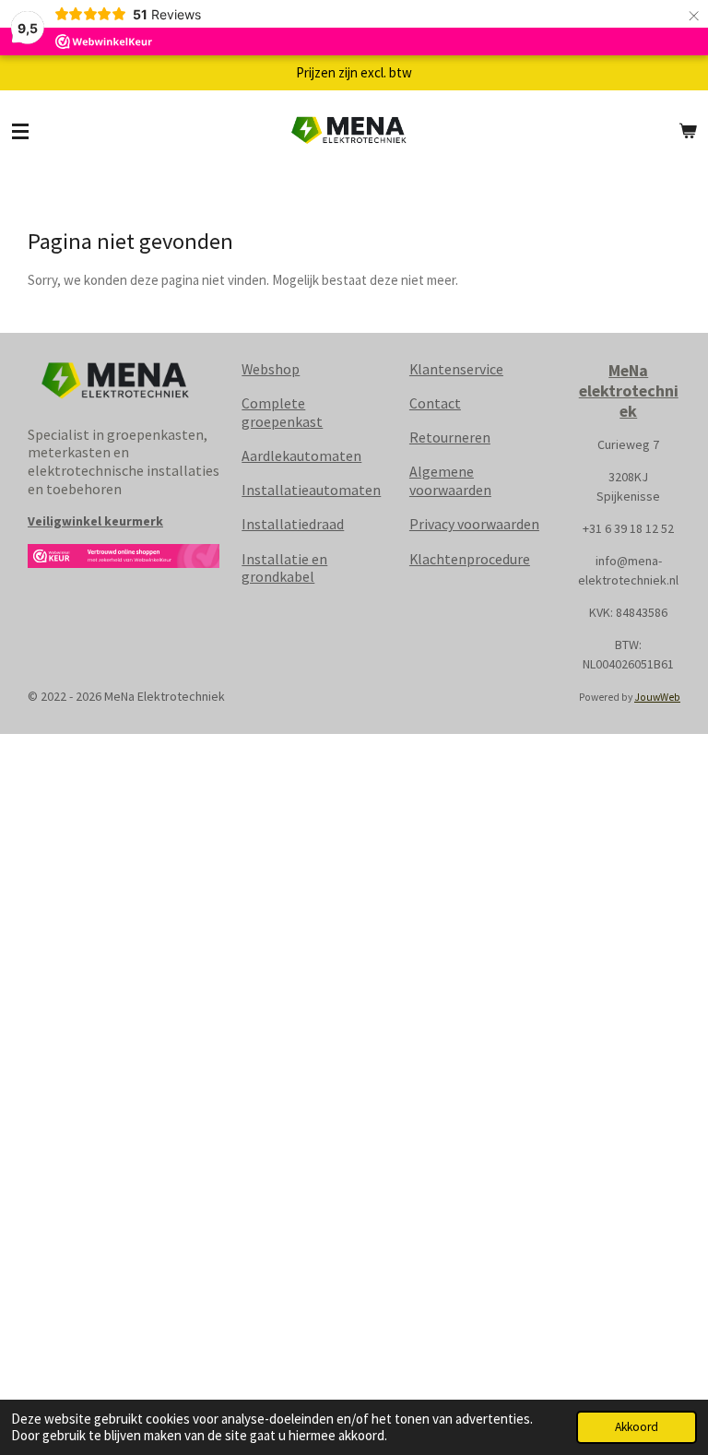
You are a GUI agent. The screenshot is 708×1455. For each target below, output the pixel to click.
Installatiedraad (293, 524)
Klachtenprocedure (469, 559)
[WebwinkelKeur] (123, 559)
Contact (435, 403)
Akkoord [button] (636, 1427)
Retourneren (449, 437)
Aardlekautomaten (301, 455)
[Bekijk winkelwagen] (687, 132)
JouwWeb (657, 697)
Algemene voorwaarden (450, 480)
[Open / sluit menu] (20, 132)
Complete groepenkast (282, 412)
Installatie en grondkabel (284, 568)
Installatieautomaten (311, 489)
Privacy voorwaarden (474, 524)
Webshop (271, 369)
